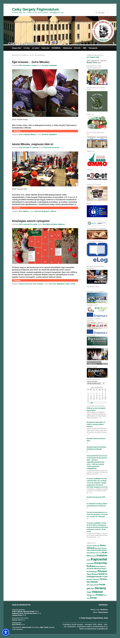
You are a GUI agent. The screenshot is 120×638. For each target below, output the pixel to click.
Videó (89, 592)
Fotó (100, 553)
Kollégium (26, 134)
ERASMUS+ (56, 48)
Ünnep (73, 284)
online (93, 57)
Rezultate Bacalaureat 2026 (96, 497)
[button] (5, 632)
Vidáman (53, 211)
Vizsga (89, 595)
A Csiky (27, 48)
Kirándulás (90, 563)
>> (100, 418)
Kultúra (91, 566)
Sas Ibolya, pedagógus (49, 65)
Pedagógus (93, 571)
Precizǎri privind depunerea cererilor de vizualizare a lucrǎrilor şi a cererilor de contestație (97, 514)
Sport (89, 574)
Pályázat (102, 571)
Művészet (97, 568)
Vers (92, 588)
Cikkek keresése (92, 381)
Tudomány (95, 579)
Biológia (104, 548)
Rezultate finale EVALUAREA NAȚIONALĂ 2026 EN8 (96, 448)
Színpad (95, 574)
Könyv (97, 566)
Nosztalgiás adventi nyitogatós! (31, 221)
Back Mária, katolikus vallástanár (54, 224)
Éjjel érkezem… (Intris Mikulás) (30, 62)
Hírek (21, 134)
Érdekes (99, 594)
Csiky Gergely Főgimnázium (35, 9)
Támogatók (92, 48)
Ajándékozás (96, 545)
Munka (92, 568)
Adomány (89, 545)
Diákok (89, 550)
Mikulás (33, 134)
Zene (93, 595)
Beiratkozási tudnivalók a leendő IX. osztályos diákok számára (96, 424)
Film (97, 553)
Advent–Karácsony (25, 284)
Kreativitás (100, 563)
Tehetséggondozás (97, 575)
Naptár (67, 284)
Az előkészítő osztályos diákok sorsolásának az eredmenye (97, 505)
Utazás (94, 581)
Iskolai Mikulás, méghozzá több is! (32, 144)
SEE (84, 48)
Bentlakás (45, 134)
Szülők (101, 573)
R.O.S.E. (77, 48)
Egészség (94, 550)
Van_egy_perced (93, 585)
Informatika (93, 556)
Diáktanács (67, 48)
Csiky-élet (45, 48)
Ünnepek (40, 284)
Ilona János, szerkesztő (51, 147)
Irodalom (102, 555)
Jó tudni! (35, 48)
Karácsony (52, 284)
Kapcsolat (37, 211)
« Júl (91, 403)
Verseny (100, 588)
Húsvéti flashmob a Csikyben (97, 364)
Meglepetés (53, 134)
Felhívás (92, 553)
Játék (88, 560)
